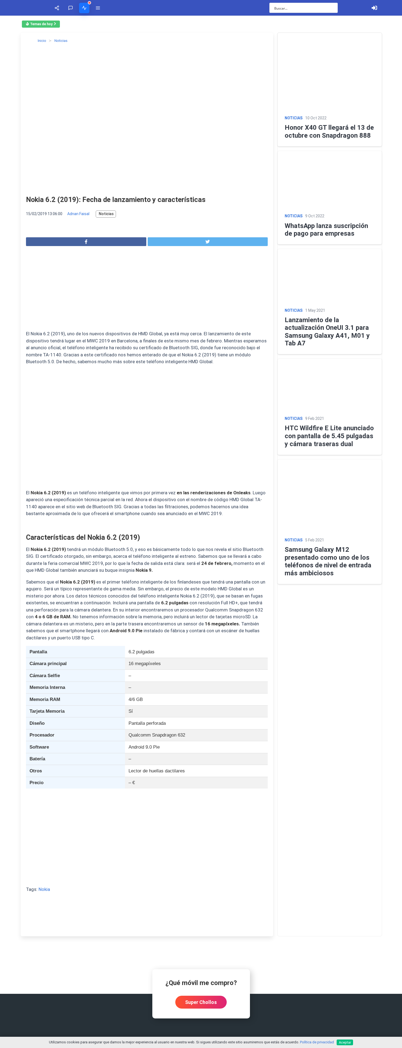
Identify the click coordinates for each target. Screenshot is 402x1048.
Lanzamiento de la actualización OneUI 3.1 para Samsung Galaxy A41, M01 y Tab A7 (327, 331)
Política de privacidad (317, 1042)
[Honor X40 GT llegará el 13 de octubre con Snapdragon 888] (330, 72)
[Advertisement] (147, 290)
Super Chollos (201, 1002)
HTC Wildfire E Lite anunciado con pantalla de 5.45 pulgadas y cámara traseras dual (329, 436)
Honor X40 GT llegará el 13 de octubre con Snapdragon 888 (329, 131)
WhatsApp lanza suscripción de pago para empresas (326, 230)
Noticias (106, 214)
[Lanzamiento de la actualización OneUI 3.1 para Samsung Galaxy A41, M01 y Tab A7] (330, 276)
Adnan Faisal (78, 214)
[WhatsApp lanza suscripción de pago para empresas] (330, 180)
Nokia (44, 889)
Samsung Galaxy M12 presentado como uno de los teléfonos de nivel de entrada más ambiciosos (328, 561)
